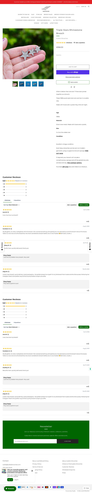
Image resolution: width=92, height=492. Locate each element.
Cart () (83, 6)
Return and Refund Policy (40, 461)
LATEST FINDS (54, 23)
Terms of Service (37, 467)
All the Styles (57, 20)
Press (64, 473)
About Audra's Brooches (69, 461)
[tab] (15, 84)
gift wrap (65, 167)
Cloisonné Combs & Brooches (25, 20)
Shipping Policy (37, 470)
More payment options (73, 77)
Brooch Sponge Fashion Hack (64, 14)
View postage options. (74, 163)
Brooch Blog (48, 14)
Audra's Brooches (62, 38)
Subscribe (67, 441)
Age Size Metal (70, 20)
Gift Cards (44, 23)
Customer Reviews (68, 467)
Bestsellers (25, 17)
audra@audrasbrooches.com (12, 464)
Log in (78, 6)
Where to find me (23, 14)
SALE (32, 14)
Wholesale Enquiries (68, 470)
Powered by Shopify (70, 491)
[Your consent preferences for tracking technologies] (90, 369)
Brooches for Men (64, 17)
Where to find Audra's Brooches (72, 464)
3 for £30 (39, 14)
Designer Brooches (43, 20)
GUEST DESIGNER (36, 17)
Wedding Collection (50, 17)
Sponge (36, 23)
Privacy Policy (36, 464)
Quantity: (58, 55)
